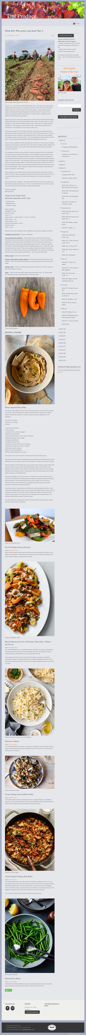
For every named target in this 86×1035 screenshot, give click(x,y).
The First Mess (12, 879)
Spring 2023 (65, 324)
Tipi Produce (21, 16)
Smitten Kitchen (12, 797)
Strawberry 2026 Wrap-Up (69, 147)
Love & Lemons (12, 744)
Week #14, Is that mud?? (69, 246)
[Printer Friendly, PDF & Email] (8, 991)
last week (11, 106)
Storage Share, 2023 (68, 174)
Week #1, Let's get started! (70, 321)
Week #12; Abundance (69, 255)
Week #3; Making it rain (69, 312)
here (61, 372)
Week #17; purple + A (68, 228)
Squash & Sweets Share (69, 178)
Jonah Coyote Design (74, 1034)
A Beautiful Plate (13, 647)
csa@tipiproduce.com (28, 1029)
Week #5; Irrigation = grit (69, 299)
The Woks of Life (13, 550)
